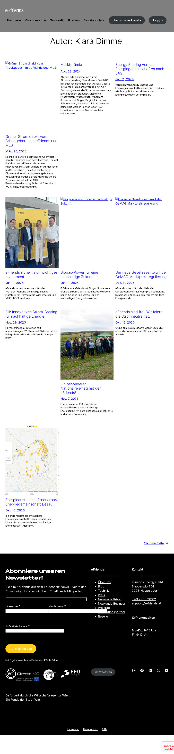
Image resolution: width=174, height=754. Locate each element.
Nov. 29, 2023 (15, 322)
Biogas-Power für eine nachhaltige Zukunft (79, 274)
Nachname (57, 606)
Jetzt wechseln (127, 20)
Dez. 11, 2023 (125, 282)
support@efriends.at (146, 603)
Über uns (104, 582)
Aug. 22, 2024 (70, 71)
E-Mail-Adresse (17, 626)
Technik (103, 590)
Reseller (103, 616)
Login (158, 20)
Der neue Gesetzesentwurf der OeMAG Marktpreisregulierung (141, 274)
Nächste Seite (156, 543)
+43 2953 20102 (144, 599)
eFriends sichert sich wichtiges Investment (31, 274)
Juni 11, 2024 (124, 79)
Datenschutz (90, 729)
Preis (101, 595)
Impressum (73, 729)
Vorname (12, 606)
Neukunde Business (112, 603)
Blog (101, 586)
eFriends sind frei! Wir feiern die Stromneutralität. (138, 314)
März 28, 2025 (16, 151)
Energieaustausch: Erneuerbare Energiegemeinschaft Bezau (31, 502)
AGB (104, 729)
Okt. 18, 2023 (125, 322)
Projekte (104, 608)
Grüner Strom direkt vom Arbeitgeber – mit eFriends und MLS (31, 140)
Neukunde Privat (109, 599)
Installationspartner (111, 612)
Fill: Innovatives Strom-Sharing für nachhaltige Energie (31, 314)
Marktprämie (71, 64)
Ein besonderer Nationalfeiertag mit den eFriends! (80, 388)
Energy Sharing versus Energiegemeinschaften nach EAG (139, 68)
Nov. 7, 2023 (69, 398)
